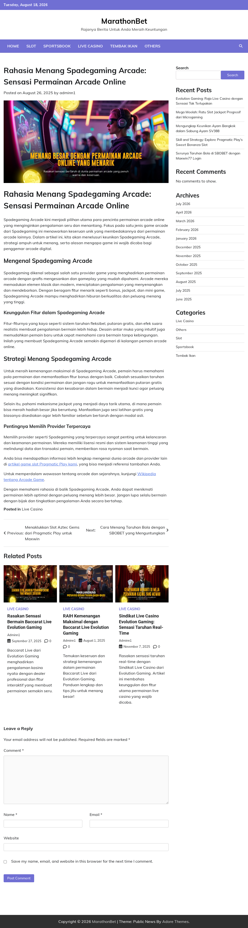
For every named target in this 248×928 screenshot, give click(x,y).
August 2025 (186, 282)
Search (182, 67)
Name (10, 814)
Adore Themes (175, 921)
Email (96, 814)
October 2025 (186, 264)
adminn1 (68, 92)
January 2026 (186, 238)
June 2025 (184, 299)
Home (13, 46)
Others (152, 46)
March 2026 (185, 221)
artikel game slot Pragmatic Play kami (42, 464)
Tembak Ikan (123, 46)
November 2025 (188, 256)
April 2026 (184, 212)
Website (11, 838)
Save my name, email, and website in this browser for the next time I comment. (82, 861)
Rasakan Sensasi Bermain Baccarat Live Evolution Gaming (29, 621)
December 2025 (188, 247)
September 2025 (189, 273)
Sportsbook (57, 46)
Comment (14, 750)
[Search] (240, 46)
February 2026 (187, 230)
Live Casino (90, 46)
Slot (31, 46)
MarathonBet (124, 21)
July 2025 (183, 290)
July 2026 (183, 204)
